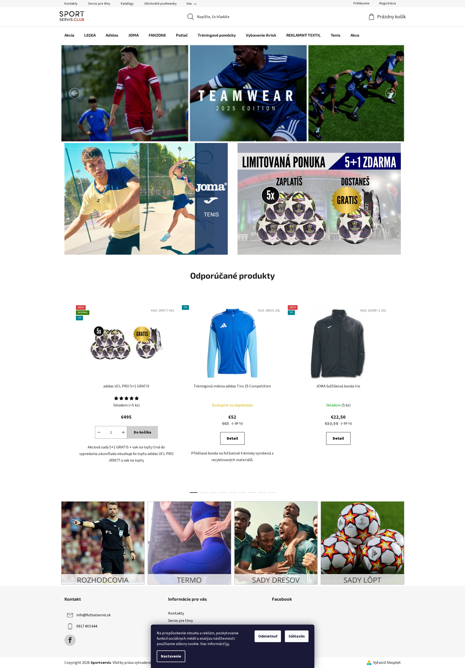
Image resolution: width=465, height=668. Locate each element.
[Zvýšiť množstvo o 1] (123, 432)
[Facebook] (70, 640)
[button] (74, 93)
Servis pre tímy (99, 3)
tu (227, 644)
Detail (232, 438)
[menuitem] (69, 35)
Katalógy (127, 3)
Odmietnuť (267, 636)
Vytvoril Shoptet (387, 662)
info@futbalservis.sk (93, 615)
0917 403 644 (86, 626)
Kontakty (71, 3)
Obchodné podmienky (160, 3)
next (397, 398)
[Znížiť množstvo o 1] (99, 432)
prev (68, 398)
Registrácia (387, 3)
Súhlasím (297, 636)
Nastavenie (171, 656)
